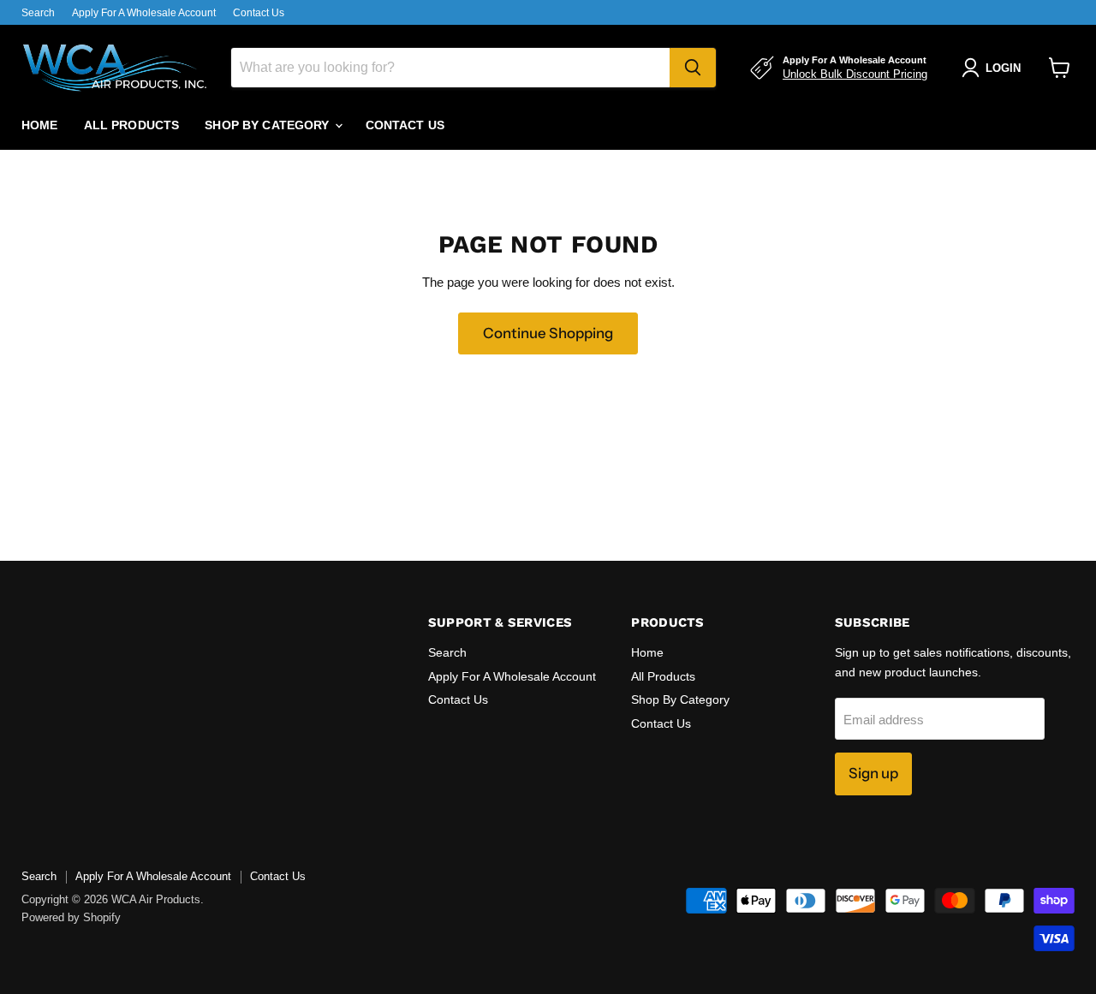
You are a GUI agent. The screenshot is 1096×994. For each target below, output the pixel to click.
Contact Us (258, 13)
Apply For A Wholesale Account (144, 13)
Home (39, 125)
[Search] (693, 67)
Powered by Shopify (71, 917)
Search (38, 13)
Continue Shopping (548, 333)
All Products (132, 125)
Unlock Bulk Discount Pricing (855, 74)
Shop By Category (268, 125)
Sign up (873, 773)
